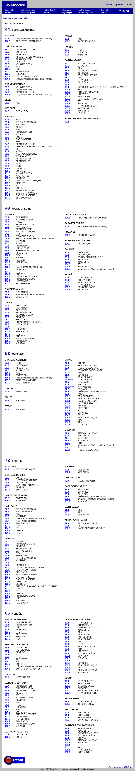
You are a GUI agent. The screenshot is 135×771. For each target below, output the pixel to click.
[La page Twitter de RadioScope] (123, 11)
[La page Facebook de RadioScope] (120, 11)
